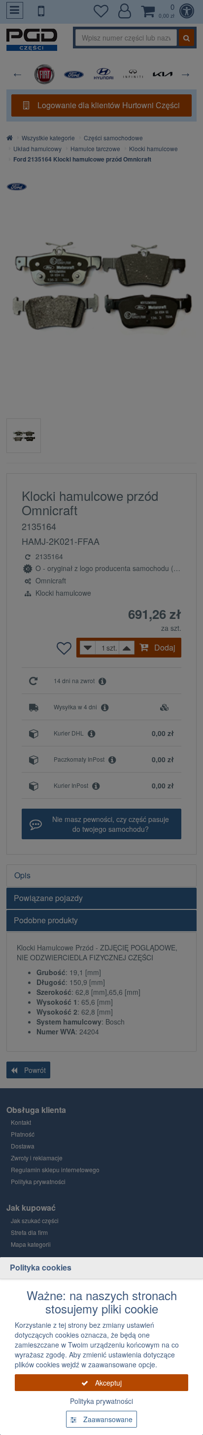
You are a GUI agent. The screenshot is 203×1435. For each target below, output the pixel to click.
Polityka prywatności (101, 1401)
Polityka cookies (40, 1267)
